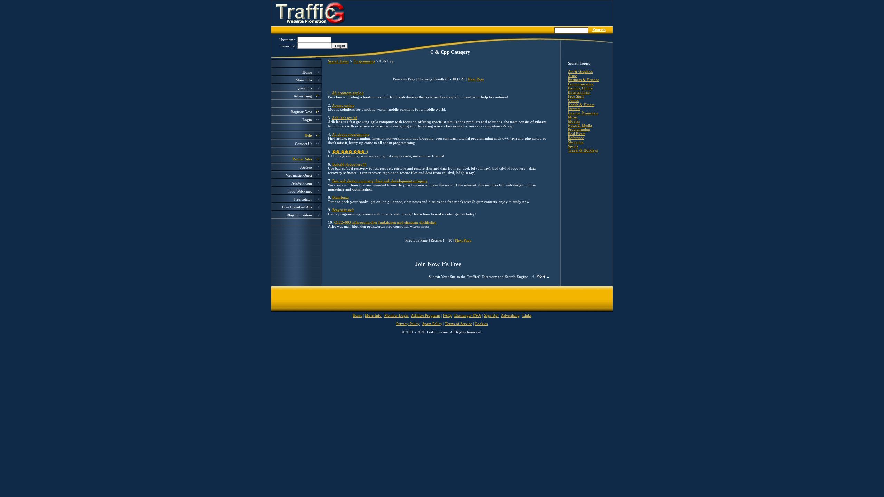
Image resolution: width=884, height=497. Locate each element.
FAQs (447, 315)
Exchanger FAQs (467, 315)
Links (526, 315)
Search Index (338, 61)
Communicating (581, 84)
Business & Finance (583, 80)
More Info (304, 80)
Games (573, 100)
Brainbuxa (340, 197)
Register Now (301, 112)
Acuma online (343, 105)
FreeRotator (303, 199)
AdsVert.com (301, 183)
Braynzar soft (343, 210)
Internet (574, 109)
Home (307, 72)
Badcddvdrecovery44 (349, 164)
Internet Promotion (583, 113)
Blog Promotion (299, 215)
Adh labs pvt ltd (344, 118)
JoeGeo (306, 167)
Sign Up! (491, 315)
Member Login (396, 315)
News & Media (580, 125)
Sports (573, 146)
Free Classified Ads (297, 207)
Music (573, 117)
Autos (572, 76)
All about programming (351, 134)
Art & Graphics (580, 71)
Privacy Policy (408, 324)
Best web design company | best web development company (380, 181)
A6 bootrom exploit (348, 93)
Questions (304, 88)
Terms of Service (458, 324)
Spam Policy (432, 324)
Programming (364, 61)
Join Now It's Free (438, 264)
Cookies (481, 324)
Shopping (576, 142)
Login (307, 120)
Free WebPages (300, 191)
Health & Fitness (581, 105)
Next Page (476, 79)
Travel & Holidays (583, 150)
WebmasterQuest (299, 175)
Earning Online (580, 88)
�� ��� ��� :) (350, 151)
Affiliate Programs (425, 315)
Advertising (303, 96)
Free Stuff (576, 96)
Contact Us (303, 144)
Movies (574, 121)
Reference (576, 138)
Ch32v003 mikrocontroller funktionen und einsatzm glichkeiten (385, 222)
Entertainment (579, 92)
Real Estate (576, 133)
